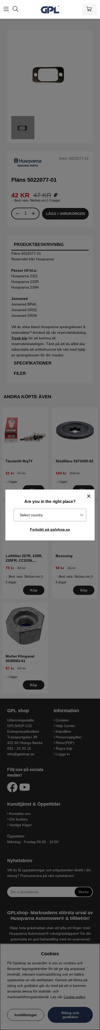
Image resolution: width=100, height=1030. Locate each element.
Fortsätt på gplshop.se (50, 529)
